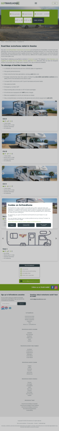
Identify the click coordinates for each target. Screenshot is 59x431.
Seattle (20, 60)
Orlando (25, 60)
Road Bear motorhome (17, 50)
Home (2, 41)
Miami (29, 387)
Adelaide (29, 332)
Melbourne (29, 337)
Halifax (29, 367)
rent (7, 50)
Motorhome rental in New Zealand (29, 345)
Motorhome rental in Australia (29, 329)
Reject (12, 225)
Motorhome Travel (29, 400)
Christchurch (29, 351)
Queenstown (29, 352)
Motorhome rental (29, 316)
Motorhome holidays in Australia (29, 403)
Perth (29, 339)
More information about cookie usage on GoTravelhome (24, 221)
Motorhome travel (29, 318)
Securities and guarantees (29, 408)
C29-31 (5, 184)
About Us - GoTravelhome (29, 324)
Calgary (29, 365)
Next (56, 108)
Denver (15, 60)
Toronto (29, 370)
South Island (30, 357)
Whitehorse (29, 374)
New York (33, 60)
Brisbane (29, 336)
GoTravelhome (29, 312)
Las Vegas (9, 60)
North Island (29, 355)
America (27, 50)
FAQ (29, 322)
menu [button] (35, 3)
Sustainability (29, 410)
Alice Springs (29, 334)
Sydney (29, 341)
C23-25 (5, 119)
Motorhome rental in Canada (29, 362)
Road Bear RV (21, 41)
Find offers (38, 20)
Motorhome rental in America (29, 378)
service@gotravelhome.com (31, 281)
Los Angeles (29, 385)
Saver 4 (5, 249)
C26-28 (5, 151)
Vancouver (29, 372)
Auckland (29, 349)
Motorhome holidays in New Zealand (29, 405)
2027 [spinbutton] (41, 14)
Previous (3, 108)
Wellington (29, 354)
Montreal (29, 369)
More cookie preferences (26, 225)
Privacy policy (30, 423)
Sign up (22, 303)
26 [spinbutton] (37, 14)
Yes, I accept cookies (43, 225)
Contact (36, 423)
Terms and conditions (21, 423)
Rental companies (29, 319)
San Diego (29, 392)
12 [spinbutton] (44, 14)
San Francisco (51, 59)
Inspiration (29, 321)
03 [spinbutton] (46, 14)
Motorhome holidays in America (29, 407)
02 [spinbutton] (38, 14)
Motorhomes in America (10, 41)
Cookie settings (41, 423)
